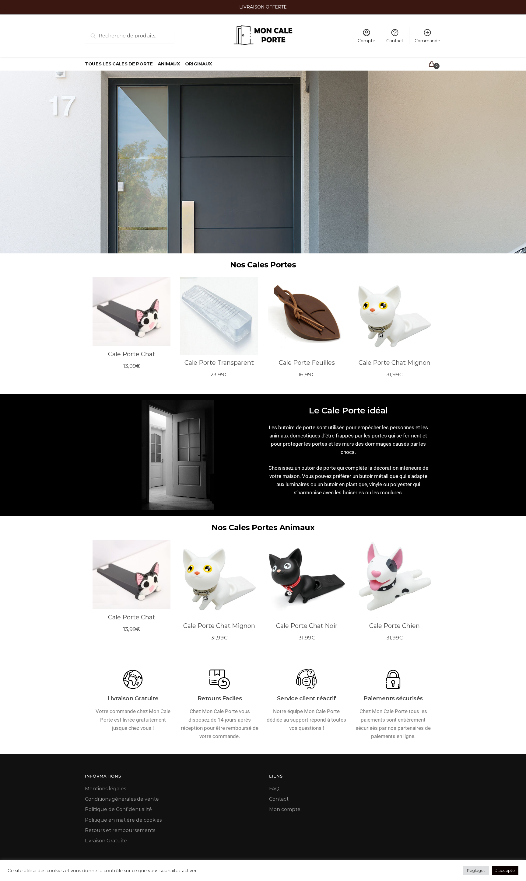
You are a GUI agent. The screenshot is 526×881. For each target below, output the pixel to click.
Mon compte (284, 809)
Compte (366, 41)
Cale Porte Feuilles (307, 362)
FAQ (274, 789)
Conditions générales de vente (122, 799)
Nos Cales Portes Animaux (263, 527)
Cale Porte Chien (394, 625)
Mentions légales (105, 789)
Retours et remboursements (120, 830)
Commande (427, 41)
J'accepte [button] (505, 870)
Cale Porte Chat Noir (307, 625)
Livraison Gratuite (106, 841)
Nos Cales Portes (263, 264)
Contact (394, 41)
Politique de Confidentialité (118, 809)
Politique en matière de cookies (123, 820)
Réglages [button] (476, 870)
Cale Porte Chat (131, 354)
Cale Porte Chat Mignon (394, 362)
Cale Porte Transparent (219, 362)
